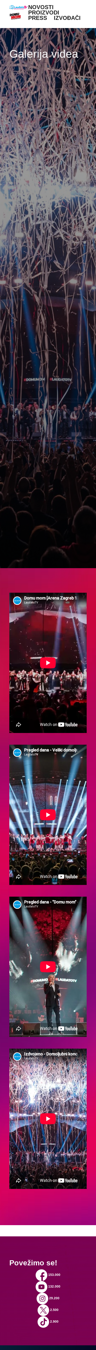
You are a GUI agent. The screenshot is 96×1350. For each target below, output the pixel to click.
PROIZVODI (43, 12)
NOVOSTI (41, 7)
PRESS (37, 18)
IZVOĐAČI (67, 18)
